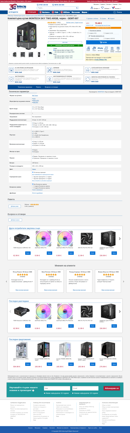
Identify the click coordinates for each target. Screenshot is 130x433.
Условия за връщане (39, 405)
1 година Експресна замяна (41, 186)
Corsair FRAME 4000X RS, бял (64, 359)
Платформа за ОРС (39, 410)
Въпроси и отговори (51, 87)
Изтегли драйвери (37, 193)
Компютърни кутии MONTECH (35, 15)
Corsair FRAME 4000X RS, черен (42, 359)
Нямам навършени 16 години (85, 393)
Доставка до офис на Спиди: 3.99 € (64, 50)
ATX (34, 98)
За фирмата (82, 408)
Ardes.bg (10, 15)
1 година (92, 33)
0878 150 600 (59, 5)
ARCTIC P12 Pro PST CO (85, 247)
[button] (95, 8)
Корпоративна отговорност (78, 428)
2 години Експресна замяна (41, 188)
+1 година (94, 38)
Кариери (115, 4)
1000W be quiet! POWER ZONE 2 (107, 248)
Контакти (108, 4)
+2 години (110, 38)
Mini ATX (35, 102)
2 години (109, 33)
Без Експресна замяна (40, 184)
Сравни (103, 18)
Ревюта (38, 87)
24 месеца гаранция (39, 172)
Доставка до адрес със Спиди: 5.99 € (64, 52)
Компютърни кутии (19, 15)
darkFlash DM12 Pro (40, 247)
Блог (120, 4)
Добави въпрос (15, 220)
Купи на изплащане (39, 412)
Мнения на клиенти (62, 428)
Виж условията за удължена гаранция (42, 180)
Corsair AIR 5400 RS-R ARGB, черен (108, 359)
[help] (33, 390)
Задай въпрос (79, 22)
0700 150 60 (43, 5)
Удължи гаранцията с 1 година (42, 176)
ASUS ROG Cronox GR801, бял (21, 359)
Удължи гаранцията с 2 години (42, 178)
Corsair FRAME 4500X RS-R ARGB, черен (86, 359)
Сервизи (102, 4)
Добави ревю (70, 22)
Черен (34, 169)
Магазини (96, 4)
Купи (27, 253)
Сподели (111, 18)
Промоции (32, 12)
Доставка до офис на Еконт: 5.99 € (64, 56)
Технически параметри (25, 87)
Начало (30, 428)
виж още (65, 42)
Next (44, 55)
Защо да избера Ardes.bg (86, 406)
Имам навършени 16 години (57, 393)
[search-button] (77, 8)
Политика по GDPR (84, 410)
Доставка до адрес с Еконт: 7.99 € (64, 57)
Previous (9, 55)
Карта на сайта (92, 428)
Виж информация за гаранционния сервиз (43, 174)
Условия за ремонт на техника (19, 412)
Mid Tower (35, 95)
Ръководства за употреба (109, 414)
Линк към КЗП (37, 414)
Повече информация (37, 190)
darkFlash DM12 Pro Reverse (64, 247)
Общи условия (106, 405)
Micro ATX (36, 100)
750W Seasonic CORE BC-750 (22, 247)
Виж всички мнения (22, 290)
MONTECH (101, 92)
